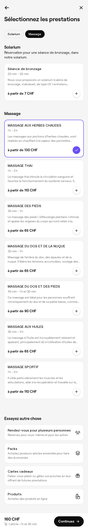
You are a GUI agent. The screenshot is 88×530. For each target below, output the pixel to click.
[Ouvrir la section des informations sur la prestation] (76, 93)
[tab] (13, 34)
